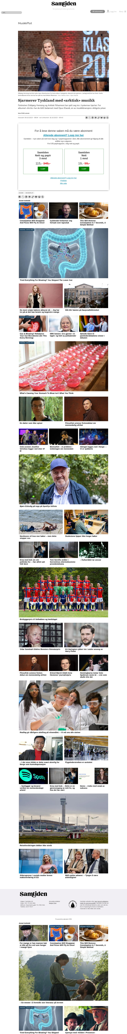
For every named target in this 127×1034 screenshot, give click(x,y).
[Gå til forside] (63, 4)
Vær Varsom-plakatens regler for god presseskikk (94, 902)
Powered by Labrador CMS (63, 919)
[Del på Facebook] (86, 117)
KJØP (43, 169)
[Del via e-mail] (95, 117)
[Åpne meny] (122, 11)
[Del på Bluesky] (101, 117)
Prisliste (63, 181)
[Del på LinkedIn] (92, 117)
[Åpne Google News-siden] (107, 117)
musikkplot (29, 193)
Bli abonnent (98, 11)
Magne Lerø (52, 903)
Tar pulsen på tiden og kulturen (63, 9)
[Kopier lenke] (98, 117)
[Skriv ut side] (104, 117)
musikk (21, 193)
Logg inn (113, 11)
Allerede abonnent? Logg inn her (63, 135)
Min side (63, 183)
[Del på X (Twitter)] (89, 117)
